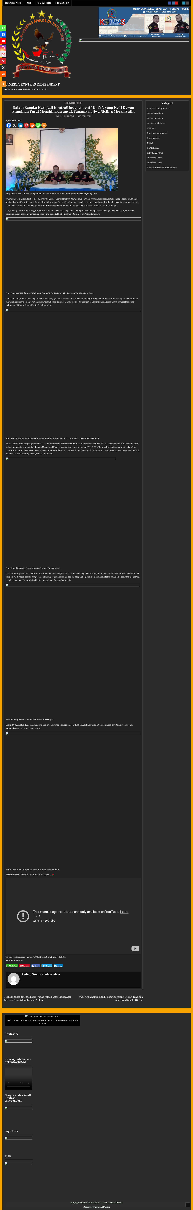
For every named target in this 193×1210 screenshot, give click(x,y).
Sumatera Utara (154, 163)
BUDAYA (151, 128)
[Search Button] (187, 3)
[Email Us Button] (183, 3)
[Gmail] (3, 54)
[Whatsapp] (38, 125)
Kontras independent (13, 2)
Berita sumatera (62, 2)
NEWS (29, 2)
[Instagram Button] (173, 3)
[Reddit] (32, 125)
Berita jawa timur (43, 2)
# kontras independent (158, 108)
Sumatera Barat (154, 158)
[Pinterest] (26, 125)
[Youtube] (3, 41)
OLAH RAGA (153, 148)
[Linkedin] (20, 125)
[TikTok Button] (180, 3)
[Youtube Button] (176, 3)
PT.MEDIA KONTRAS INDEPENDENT (32, 84)
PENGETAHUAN (155, 153)
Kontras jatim (153, 138)
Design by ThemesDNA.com (96, 1207)
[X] (14, 125)
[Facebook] (8, 125)
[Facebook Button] (169, 3)
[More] (44, 125)
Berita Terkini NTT (156, 123)
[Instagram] (3, 48)
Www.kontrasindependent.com (162, 168)
